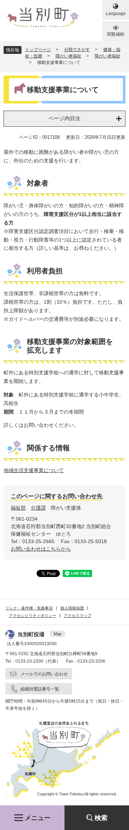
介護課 (38, 508)
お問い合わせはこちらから (41, 549)
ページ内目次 (64, 118)
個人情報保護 (72, 608)
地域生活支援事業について (34, 470)
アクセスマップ (77, 615)
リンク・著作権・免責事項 (29, 608)
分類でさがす (77, 49)
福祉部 (18, 508)
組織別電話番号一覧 (39, 689)
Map (57, 634)
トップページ (38, 49)
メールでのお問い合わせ (44, 674)
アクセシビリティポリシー (32, 615)
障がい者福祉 (68, 56)
